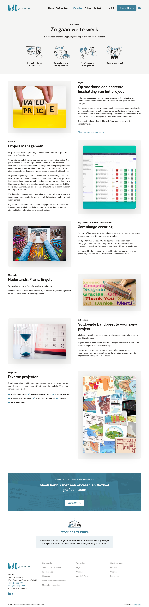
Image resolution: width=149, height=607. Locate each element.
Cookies (113, 572)
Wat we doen (62, 8)
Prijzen (88, 8)
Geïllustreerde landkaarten (54, 580)
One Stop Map (116, 563)
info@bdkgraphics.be (17, 585)
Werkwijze (77, 8)
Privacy (113, 567)
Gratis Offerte (82, 576)
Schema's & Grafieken (51, 567)
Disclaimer (114, 576)
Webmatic (137, 604)
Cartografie (47, 563)
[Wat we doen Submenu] (69, 8)
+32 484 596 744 (15, 583)
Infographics (47, 572)
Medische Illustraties (51, 585)
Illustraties (46, 576)
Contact (97, 8)
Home (51, 8)
